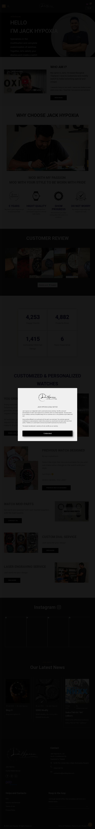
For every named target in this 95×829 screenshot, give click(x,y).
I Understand (47, 433)
